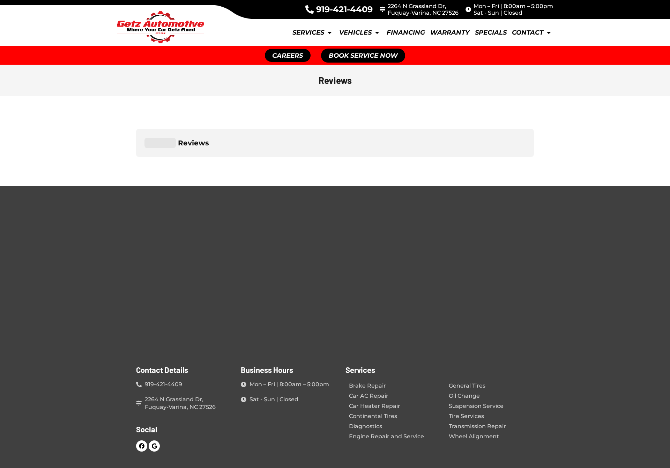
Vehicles (355, 32)
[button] (363, 56)
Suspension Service (476, 406)
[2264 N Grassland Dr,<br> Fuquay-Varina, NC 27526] (382, 9)
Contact (527, 32)
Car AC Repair (368, 396)
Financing (406, 32)
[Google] (154, 446)
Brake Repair (367, 385)
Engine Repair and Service (386, 436)
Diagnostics (365, 426)
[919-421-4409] (309, 9)
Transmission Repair (477, 426)
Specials (491, 32)
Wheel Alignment (474, 436)
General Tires (467, 385)
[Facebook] (141, 446)
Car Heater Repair (374, 406)
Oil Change (464, 396)
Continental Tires (373, 416)
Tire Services (466, 416)
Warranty (450, 32)
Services (308, 32)
